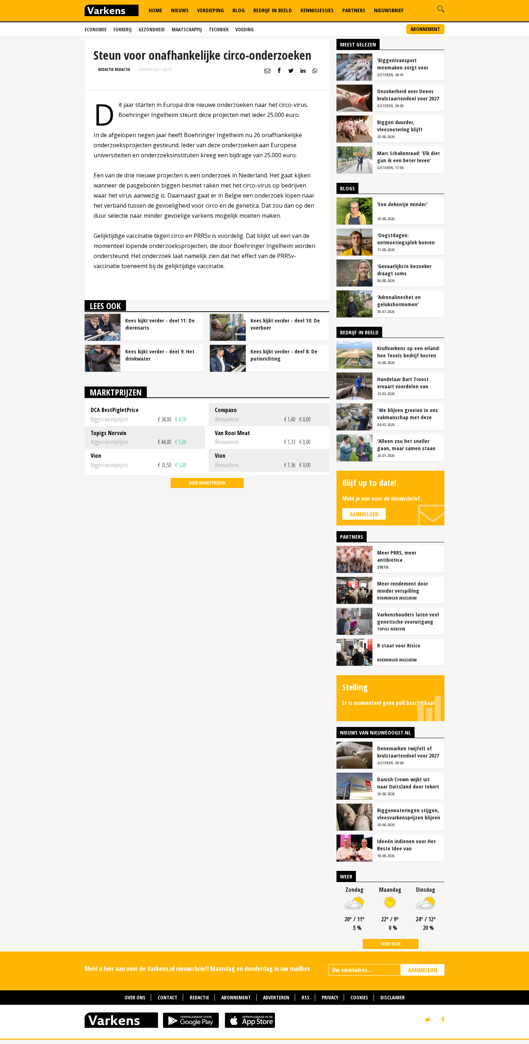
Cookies (359, 997)
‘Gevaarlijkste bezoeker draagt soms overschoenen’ (404, 269)
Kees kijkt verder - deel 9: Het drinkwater (159, 355)
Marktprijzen (116, 392)
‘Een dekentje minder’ (402, 204)
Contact (167, 997)
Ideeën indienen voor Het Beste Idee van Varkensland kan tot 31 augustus (406, 844)
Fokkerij (122, 29)
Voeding (244, 29)
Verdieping (210, 10)
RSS (305, 997)
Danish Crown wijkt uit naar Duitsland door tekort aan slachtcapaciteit (408, 783)
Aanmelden (364, 514)
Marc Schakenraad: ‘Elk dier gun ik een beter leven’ (408, 156)
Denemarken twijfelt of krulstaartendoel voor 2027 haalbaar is (408, 752)
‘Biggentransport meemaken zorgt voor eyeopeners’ (402, 64)
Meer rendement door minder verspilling (402, 587)
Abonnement (425, 29)
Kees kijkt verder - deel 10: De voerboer (285, 324)
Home (155, 10)
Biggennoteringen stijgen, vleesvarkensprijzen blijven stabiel (408, 813)
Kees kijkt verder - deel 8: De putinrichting (283, 355)
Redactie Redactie (114, 69)
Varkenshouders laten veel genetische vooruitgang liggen (408, 618)
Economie (96, 29)
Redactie (199, 997)
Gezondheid (152, 29)
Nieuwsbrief (389, 10)
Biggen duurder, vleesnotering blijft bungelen (399, 125)
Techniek (219, 29)
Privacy (330, 997)
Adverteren (276, 997)
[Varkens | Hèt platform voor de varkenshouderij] (112, 11)
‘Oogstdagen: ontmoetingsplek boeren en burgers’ (406, 238)
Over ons (135, 997)
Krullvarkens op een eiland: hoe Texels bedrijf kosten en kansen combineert (408, 351)
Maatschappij (187, 29)
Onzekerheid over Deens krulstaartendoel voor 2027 (408, 94)
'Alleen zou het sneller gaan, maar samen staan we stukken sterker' (406, 444)
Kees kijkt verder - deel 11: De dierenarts (160, 324)
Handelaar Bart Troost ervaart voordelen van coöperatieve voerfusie (404, 382)
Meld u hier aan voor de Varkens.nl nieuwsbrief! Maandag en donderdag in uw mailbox (197, 968)
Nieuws (180, 10)
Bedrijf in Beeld (272, 10)
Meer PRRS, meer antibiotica (396, 556)
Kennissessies (317, 10)
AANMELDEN (422, 970)
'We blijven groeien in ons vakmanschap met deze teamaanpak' (407, 413)
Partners (353, 10)
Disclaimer (392, 997)
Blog (238, 10)
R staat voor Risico (398, 645)
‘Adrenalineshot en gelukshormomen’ (399, 300)
